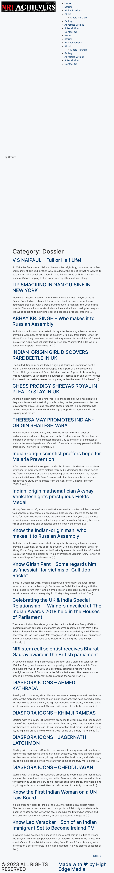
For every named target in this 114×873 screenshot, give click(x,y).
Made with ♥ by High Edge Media (82, 866)
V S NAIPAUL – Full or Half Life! (46, 260)
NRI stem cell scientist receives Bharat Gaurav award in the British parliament (55, 651)
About (67, 13)
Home (67, 3)
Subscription (71, 28)
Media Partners (78, 17)
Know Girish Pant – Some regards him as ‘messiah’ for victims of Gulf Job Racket (54, 569)
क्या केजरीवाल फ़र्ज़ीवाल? (30, 127)
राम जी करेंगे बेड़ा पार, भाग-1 (32, 107)
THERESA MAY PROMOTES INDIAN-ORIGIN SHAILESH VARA (53, 422)
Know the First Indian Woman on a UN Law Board (54, 794)
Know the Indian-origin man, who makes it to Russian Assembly (49, 533)
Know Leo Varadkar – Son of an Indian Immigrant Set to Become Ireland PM (54, 825)
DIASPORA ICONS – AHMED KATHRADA (43, 685)
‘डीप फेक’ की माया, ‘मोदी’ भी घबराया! (36, 120)
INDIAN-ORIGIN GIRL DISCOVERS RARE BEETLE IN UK (50, 355)
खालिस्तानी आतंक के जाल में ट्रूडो (35, 208)
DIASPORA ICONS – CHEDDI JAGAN (52, 767)
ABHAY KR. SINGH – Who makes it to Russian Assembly (53, 321)
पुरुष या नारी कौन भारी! (30, 201)
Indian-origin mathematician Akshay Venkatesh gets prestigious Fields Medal (53, 496)
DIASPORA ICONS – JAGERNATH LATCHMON (49, 740)
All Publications (73, 10)
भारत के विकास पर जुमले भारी (33, 133)
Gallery (68, 21)
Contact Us (70, 31)
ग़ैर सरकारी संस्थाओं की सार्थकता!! (35, 100)
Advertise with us (74, 24)
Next (97, 855)
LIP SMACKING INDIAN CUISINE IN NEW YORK (51, 287)
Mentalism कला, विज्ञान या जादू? (35, 82)
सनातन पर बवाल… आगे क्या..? (33, 226)
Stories (68, 6)
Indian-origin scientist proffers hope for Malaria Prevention (56, 456)
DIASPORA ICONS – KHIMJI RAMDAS (54, 713)
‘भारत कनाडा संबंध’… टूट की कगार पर (36, 113)
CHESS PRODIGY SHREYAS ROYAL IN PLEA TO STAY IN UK (54, 388)
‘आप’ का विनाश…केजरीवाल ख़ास (34, 151)
